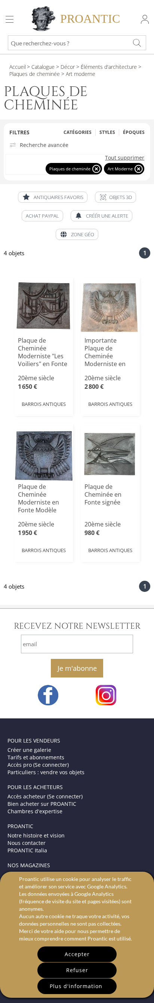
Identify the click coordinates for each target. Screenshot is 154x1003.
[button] (115, 197)
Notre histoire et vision (36, 835)
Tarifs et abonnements (35, 757)
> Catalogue (41, 66)
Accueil (17, 66)
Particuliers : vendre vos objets (45, 772)
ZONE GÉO (82, 234)
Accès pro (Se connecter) (38, 764)
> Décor (65, 66)
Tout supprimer (124, 157)
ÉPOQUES (134, 132)
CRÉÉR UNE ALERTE (107, 215)
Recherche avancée (44, 145)
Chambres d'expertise (34, 811)
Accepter (77, 954)
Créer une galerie (29, 749)
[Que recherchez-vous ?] (137, 43)
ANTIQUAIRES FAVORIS (58, 197)
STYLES (107, 132)
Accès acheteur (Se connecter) (45, 796)
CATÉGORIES (78, 132)
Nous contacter (26, 842)
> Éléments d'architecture (106, 66)
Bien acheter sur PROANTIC (41, 803)
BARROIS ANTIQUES (44, 404)
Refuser (77, 970)
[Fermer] (96, 168)
